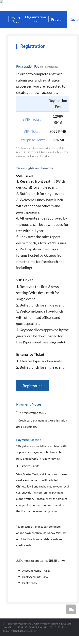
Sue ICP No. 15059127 (15, 627)
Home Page (15, 19)
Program (58, 19)
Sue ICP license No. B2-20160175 (47, 627)
